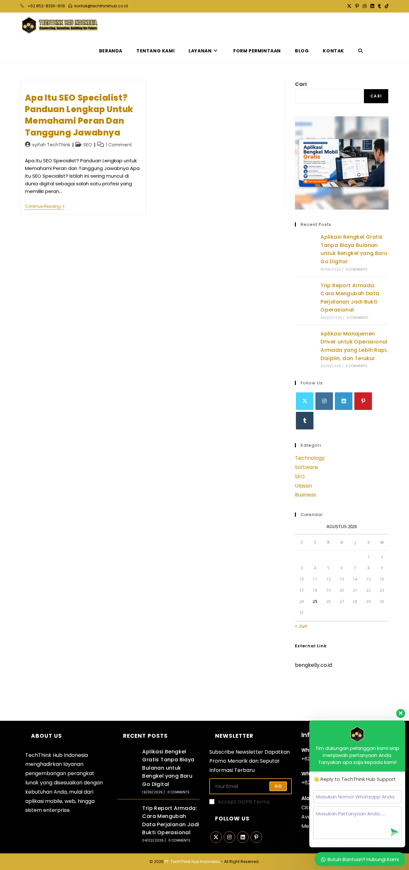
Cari (301, 84)
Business (305, 494)
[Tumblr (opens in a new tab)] (379, 6)
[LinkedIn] (343, 401)
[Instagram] (324, 401)
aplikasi (34, 801)
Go (278, 786)
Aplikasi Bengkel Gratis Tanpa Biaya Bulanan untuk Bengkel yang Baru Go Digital (168, 768)
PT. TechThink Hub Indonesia (192, 861)
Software (306, 467)
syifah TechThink (51, 145)
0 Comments (357, 269)
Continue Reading (45, 207)
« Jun (301, 626)
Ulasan (303, 485)
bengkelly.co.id (313, 665)
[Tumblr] (304, 420)
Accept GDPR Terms (244, 801)
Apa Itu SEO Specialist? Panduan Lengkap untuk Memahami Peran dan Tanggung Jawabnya (79, 115)
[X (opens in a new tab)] (349, 6)
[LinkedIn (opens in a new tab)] (372, 6)
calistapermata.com (321, 687)
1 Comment (119, 145)
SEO (87, 145)
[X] (304, 401)
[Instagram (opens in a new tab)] (364, 6)
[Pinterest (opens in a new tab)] (357, 6)
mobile (53, 801)
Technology (310, 458)
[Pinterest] (363, 401)
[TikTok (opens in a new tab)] (386, 6)
